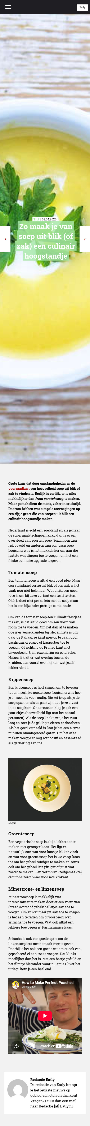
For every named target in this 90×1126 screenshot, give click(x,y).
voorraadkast (19, 488)
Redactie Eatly (42, 1079)
